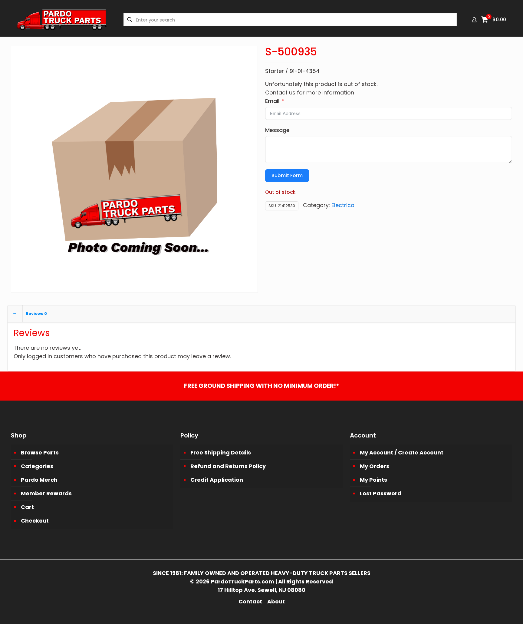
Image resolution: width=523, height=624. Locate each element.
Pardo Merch (39, 480)
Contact (250, 601)
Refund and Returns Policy (228, 466)
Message (277, 130)
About (276, 601)
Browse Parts (40, 452)
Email (272, 101)
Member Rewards (46, 493)
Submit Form (287, 175)
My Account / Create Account (401, 452)
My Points (373, 480)
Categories (37, 466)
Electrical (343, 205)
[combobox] (290, 19)
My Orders (374, 466)
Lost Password (380, 493)
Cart (27, 507)
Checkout (35, 520)
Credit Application (216, 480)
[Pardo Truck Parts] (62, 19)
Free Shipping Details (220, 452)
